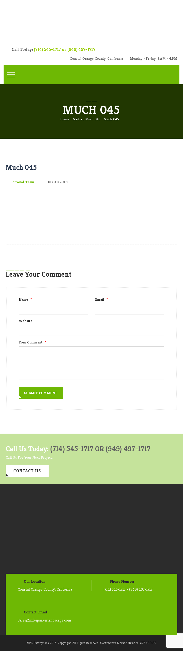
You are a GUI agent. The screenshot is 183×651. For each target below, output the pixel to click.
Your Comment (32, 342)
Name (25, 299)
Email (101, 299)
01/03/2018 (58, 182)
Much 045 (93, 119)
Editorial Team (22, 182)
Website (25, 320)
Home (64, 119)
